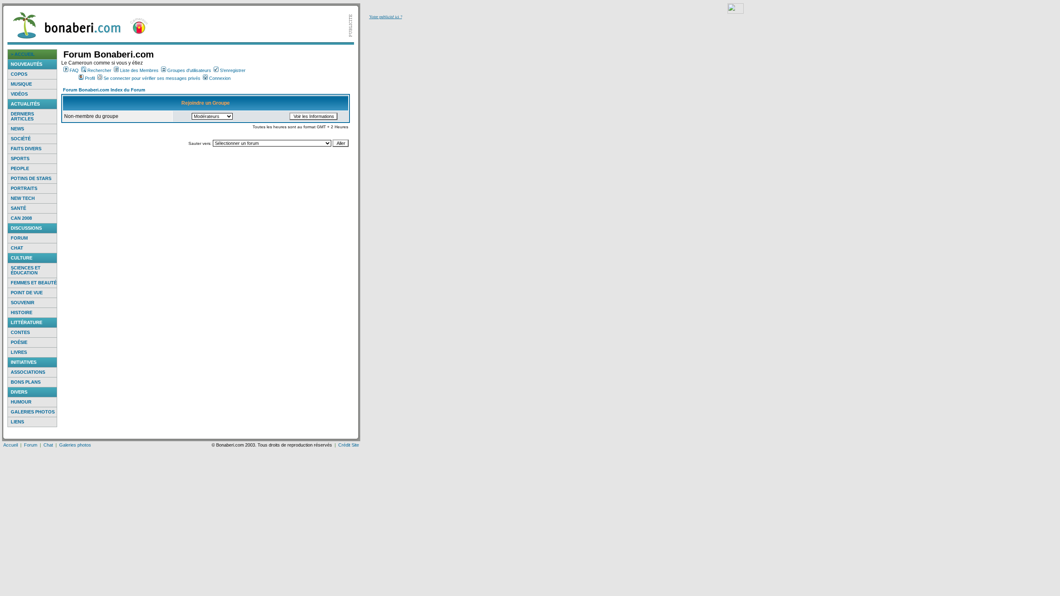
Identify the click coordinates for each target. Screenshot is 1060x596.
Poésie (19, 342)
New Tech (23, 198)
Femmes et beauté (34, 282)
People (20, 168)
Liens (17, 421)
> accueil (23, 54)
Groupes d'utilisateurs (189, 70)
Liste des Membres (139, 70)
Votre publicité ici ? (385, 16)
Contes (20, 332)
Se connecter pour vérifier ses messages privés (152, 78)
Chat (17, 247)
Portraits (24, 188)
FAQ (74, 70)
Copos (19, 74)
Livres (19, 352)
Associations (28, 372)
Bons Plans (26, 382)
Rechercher (99, 70)
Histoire (21, 312)
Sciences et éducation (26, 270)
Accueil (10, 444)
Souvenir (22, 302)
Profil (90, 78)
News (17, 128)
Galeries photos (33, 411)
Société (21, 138)
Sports (20, 158)
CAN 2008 (21, 218)
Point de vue (27, 292)
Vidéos (19, 93)
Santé (18, 208)
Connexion (220, 78)
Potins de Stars (31, 178)
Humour (21, 401)
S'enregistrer (233, 70)
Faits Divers (26, 148)
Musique (21, 84)
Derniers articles (22, 116)
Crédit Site (348, 444)
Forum (19, 238)
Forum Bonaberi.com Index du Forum (104, 89)
